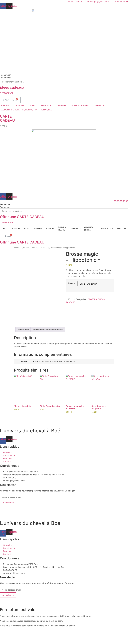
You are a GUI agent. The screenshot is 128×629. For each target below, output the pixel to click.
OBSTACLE (76, 228)
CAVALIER (16, 228)
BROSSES (45, 248)
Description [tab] (23, 329)
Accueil (17, 248)
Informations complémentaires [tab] (47, 329)
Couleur (71, 283)
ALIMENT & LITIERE (89, 228)
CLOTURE (50, 228)
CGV (57, 506)
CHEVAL (5, 228)
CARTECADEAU (7, 118)
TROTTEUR (37, 228)
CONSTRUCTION (106, 228)
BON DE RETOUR (69, 506)
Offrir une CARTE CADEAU (22, 217)
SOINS (27, 228)
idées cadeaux (12, 87)
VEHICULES (121, 228)
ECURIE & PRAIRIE (62, 228)
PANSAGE (35, 248)
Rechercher (5, 75)
